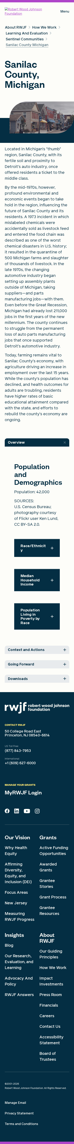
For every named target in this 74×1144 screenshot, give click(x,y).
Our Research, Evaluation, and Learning (19, 961)
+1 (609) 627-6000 (20, 763)
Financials (48, 1005)
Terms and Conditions (21, 1124)
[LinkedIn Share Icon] (16, 812)
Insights (14, 935)
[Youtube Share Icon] (27, 812)
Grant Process (52, 897)
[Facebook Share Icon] (7, 812)
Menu (64, 12)
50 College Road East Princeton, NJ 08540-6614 (27, 733)
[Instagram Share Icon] (37, 812)
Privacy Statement (19, 1113)
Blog (9, 945)
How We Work (53, 967)
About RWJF (46, 938)
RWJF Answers (19, 994)
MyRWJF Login (23, 792)
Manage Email (15, 1102)
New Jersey (16, 903)
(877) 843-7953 (18, 751)
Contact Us (49, 1026)
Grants (47, 837)
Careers (46, 1016)
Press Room (50, 994)
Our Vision (17, 837)
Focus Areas (16, 892)
